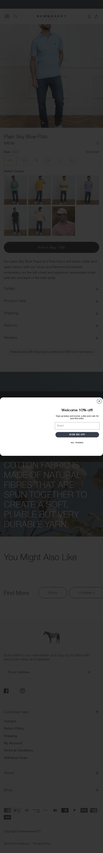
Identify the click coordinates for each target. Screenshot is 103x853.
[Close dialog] (99, 401)
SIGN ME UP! (77, 434)
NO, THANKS (77, 442)
